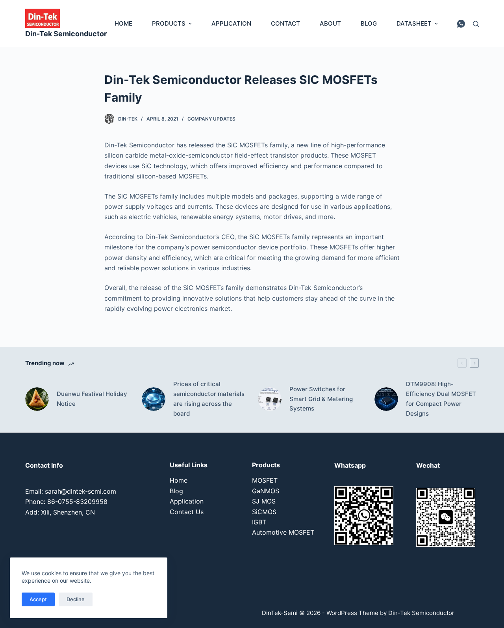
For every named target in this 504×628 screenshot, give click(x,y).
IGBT (259, 522)
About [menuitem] (330, 23)
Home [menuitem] (123, 23)
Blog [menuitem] (369, 23)
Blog (176, 491)
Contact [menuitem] (285, 23)
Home (178, 480)
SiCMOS (264, 512)
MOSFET (265, 480)
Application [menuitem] (231, 23)
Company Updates (211, 119)
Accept (38, 599)
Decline (76, 599)
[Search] (476, 24)
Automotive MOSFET (283, 532)
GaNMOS (265, 491)
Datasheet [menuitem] (414, 23)
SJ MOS (264, 501)
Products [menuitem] (168, 23)
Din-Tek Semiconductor (66, 34)
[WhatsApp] (461, 24)
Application (187, 501)
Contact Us (187, 512)
